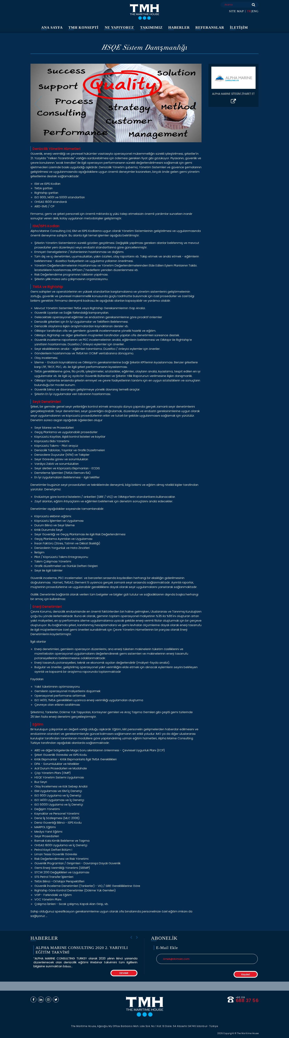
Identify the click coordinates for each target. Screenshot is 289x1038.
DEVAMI (124, 973)
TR (249, 11)
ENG (255, 11)
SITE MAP (236, 11)
